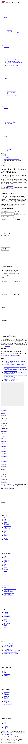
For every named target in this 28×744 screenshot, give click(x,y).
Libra (5, 563)
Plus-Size (6, 675)
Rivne (5, 531)
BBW (5, 627)
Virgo (5, 564)
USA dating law (7, 649)
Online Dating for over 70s (10, 380)
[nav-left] (12, 388)
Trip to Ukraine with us (9, 643)
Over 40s (6, 724)
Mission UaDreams (11, 122)
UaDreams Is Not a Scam (10, 589)
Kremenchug (7, 528)
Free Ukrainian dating (12, 91)
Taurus (5, 571)
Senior (5, 728)
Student (5, 619)
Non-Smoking (7, 616)
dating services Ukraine (12, 484)
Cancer (5, 567)
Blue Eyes (6, 697)
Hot (4, 620)
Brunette (6, 698)
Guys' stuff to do (7, 648)
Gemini (5, 556)
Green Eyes (6, 696)
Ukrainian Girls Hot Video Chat (14, 62)
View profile (3, 410)
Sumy (5, 520)
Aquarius (6, 558)
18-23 (5, 720)
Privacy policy (14, 732)
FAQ (8, 150)
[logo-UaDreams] (11, 3)
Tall (4, 670)
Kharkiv (5, 527)
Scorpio (5, 561)
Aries (5, 568)
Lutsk (5, 523)
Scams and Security (8, 591)
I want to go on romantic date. (9, 336)
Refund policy (21, 732)
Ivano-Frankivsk (7, 526)
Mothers (5, 624)
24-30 (5, 722)
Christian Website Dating (12, 93)
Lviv (5, 519)
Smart (5, 617)
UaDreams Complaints (9, 593)
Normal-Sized (7, 674)
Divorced (6, 612)
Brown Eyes (6, 692)
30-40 (5, 723)
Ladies (5, 17)
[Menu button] (1, 3)
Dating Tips (9, 123)
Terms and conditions (5, 732)
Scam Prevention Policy (6, 734)
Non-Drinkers (7, 615)
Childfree (6, 625)
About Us (6, 108)
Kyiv (5, 536)
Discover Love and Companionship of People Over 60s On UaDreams (14, 362)
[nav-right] (12, 400)
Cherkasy (6, 532)
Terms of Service (14, 355)
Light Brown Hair (8, 704)
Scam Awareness (8, 595)
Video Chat (6, 47)
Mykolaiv (6, 535)
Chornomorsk (7, 518)
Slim (5, 671)
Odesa (5, 530)
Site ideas (9, 149)
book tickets (10, 186)
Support (5, 136)
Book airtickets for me (7, 275)
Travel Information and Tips (10, 652)
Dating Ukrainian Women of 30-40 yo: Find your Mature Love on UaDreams (15, 370)
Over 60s (6, 727)
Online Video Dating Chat (13, 61)
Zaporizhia (6, 524)
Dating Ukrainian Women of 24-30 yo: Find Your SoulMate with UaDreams (15, 373)
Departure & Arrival (8, 645)
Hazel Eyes (6, 693)
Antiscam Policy (7, 594)
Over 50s (6, 726)
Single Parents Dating (12, 95)
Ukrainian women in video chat (14, 59)
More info (7, 346)
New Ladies (9, 30)
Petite (5, 672)
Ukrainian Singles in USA (13, 32)
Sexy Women (7, 623)
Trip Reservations (8, 646)
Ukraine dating (6, 488)
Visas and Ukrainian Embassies (11, 653)
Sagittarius (6, 560)
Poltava (5, 534)
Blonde (5, 700)
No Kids (6, 613)
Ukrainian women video (12, 64)
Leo (4, 565)
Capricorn (6, 569)
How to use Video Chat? (12, 65)
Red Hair (6, 702)
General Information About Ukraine (12, 650)
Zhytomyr (6, 538)
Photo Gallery (10, 31)
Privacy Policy (4, 355)
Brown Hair (6, 701)
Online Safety (7, 590)
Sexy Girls (6, 621)
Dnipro (5, 522)
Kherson (6, 539)
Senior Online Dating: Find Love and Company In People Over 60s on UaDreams (15, 378)
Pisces (5, 557)
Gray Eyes (6, 694)
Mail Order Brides (11, 92)
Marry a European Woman (13, 34)
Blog (5, 587)
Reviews (9, 121)
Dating (5, 78)
